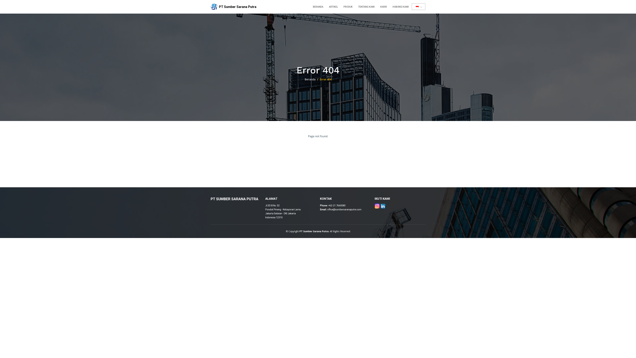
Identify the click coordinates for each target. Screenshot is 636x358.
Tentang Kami (366, 6)
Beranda (318, 6)
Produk (348, 6)
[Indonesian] (419, 6)
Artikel (333, 6)
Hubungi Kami (401, 6)
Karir (383, 6)
